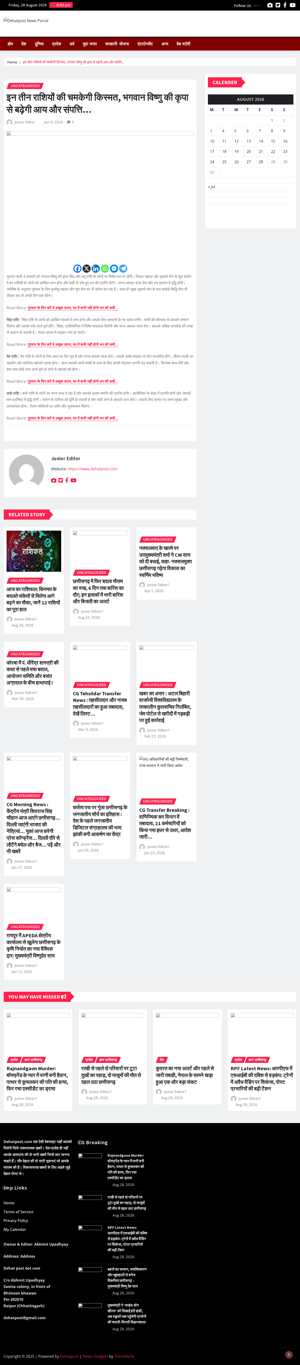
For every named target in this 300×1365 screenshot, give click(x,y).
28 (261, 161)
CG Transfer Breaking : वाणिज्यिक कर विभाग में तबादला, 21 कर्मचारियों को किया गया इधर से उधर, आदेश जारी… (165, 823)
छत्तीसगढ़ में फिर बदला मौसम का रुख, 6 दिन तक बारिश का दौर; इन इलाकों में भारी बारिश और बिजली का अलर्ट (98, 591)
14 (261, 141)
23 (285, 151)
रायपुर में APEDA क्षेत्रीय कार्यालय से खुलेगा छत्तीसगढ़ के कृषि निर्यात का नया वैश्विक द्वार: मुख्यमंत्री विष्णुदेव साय (33, 945)
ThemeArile (124, 1356)
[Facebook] (77, 268)
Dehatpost (69, 1356)
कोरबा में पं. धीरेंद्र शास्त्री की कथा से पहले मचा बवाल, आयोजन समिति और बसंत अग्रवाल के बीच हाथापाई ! (33, 672)
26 (236, 161)
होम (10, 44)
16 (285, 141)
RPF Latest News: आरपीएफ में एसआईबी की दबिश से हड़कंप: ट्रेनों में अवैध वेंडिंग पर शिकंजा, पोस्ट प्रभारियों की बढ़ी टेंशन (262, 1078)
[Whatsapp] (105, 268)
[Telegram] (123, 268)
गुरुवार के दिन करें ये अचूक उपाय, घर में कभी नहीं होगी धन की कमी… (73, 307)
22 (273, 151)
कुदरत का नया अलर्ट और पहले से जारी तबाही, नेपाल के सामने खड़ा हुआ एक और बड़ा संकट (185, 1075)
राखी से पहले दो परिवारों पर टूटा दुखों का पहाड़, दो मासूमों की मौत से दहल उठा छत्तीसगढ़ (111, 1075)
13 (249, 141)
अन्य (164, 44)
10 (212, 141)
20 (249, 151)
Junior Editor (25, 122)
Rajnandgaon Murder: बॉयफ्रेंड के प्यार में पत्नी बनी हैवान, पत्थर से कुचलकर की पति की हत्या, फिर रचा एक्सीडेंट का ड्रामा (37, 1078)
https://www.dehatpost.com (92, 468)
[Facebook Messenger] (114, 268)
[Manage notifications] (289, 1354)
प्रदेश (56, 44)
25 (224, 161)
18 (224, 151)
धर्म (72, 44)
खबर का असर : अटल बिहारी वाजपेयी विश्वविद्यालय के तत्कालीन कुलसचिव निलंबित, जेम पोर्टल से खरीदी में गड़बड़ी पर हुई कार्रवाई (165, 706)
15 (273, 141)
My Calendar (15, 1229)
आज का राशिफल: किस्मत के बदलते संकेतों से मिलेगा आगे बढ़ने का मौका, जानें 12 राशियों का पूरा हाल (33, 599)
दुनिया (39, 44)
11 (224, 141)
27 (249, 161)
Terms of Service (18, 1211)
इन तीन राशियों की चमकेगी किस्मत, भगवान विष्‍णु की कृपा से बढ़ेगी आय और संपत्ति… (73, 62)
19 (236, 151)
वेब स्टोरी (183, 44)
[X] (86, 268)
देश (23, 44)
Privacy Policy (16, 1220)
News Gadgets (95, 1356)
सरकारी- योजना (117, 44)
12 (236, 141)
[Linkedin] (96, 268)
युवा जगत (90, 44)
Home (12, 62)
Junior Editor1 (26, 619)
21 (261, 151)
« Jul (211, 186)
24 (212, 161)
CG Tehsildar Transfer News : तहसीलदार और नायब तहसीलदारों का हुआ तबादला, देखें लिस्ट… (100, 703)
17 (212, 151)
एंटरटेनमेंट (145, 44)
